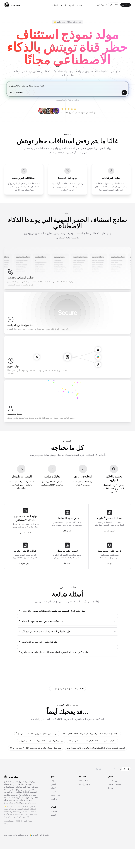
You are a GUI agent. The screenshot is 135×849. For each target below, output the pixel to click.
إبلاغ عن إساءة (84, 784)
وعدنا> (109, 563)
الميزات (55, 5)
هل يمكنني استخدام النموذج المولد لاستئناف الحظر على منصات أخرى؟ (53, 652)
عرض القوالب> (25, 563)
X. (48, 835)
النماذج (63, 5)
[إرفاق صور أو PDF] (11, 92)
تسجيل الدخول (102, 5)
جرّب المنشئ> (25, 532)
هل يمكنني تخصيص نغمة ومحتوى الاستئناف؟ (41, 621)
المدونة (71, 5)
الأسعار (80, 5)
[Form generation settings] (31, 92)
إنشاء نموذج (125, 5)
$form (110, 788)
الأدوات (53, 788)
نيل (25, 835)
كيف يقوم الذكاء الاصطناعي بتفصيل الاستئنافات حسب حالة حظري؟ (52, 610)
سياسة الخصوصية (114, 784)
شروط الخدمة (113, 780)
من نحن (54, 811)
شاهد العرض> (109, 531)
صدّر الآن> (67, 563)
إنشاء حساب (114, 5)
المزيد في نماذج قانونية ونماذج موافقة (68, 688)
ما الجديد (54, 799)
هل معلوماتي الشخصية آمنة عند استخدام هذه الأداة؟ (44, 631)
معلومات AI (55, 795)
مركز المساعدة (85, 780)
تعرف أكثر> (67, 531)
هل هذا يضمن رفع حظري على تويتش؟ (38, 641)
